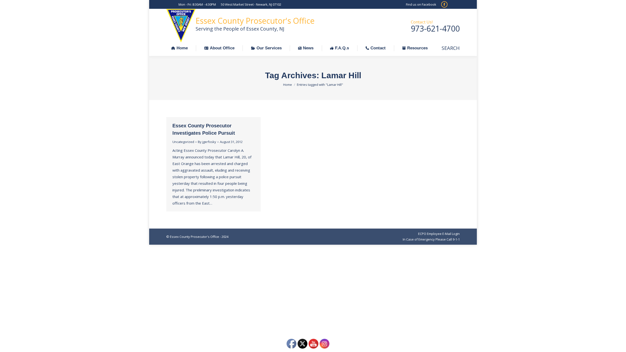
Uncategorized (183, 142)
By (207, 142)
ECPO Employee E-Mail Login (439, 233)
